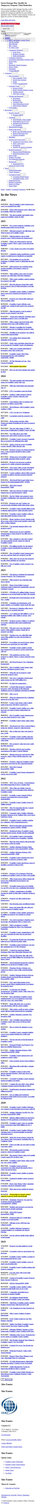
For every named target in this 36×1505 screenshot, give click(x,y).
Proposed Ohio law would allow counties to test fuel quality (16, 1218)
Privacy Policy (13, 67)
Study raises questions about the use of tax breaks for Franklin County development (17, 344)
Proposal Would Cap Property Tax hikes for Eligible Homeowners (17, 1046)
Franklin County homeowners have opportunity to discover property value (17, 858)
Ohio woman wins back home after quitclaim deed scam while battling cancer (17, 323)
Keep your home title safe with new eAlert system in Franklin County (17, 908)
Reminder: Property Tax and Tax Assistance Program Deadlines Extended (16, 1201)
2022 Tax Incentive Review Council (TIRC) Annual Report (17, 809)
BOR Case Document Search (22, 131)
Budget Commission (15, 182)
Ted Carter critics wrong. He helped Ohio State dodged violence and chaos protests (17, 468)
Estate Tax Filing (14, 184)
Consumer (8, 73)
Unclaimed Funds (14, 175)
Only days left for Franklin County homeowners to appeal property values (17, 491)
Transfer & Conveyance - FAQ (22, 142)
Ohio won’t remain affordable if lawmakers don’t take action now (16, 349)
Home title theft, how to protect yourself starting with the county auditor (16, 1005)
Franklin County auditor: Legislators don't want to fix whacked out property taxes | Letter (18, 293)
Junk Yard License (18, 94)
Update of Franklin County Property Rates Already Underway (18, 1279)
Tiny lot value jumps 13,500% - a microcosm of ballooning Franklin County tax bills (18, 429)
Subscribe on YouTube (14, 1488)
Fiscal (6, 168)
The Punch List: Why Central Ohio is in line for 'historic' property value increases (18, 727)
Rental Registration (15, 150)
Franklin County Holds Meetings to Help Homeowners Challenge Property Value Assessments (17, 1374)
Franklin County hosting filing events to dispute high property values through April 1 (18, 509)
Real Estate (8, 110)
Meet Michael (13, 44)
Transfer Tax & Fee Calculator (22, 147)
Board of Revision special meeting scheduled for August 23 (16, 826)
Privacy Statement (23, 1495)
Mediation (12, 137)
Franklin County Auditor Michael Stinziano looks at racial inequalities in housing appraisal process (17, 1132)
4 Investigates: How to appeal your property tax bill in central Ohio (17, 402)
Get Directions (5, 1435)
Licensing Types (14, 86)
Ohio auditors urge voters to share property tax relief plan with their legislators (17, 274)
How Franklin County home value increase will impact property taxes (17, 668)
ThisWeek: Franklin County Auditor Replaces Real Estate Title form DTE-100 (17, 1304)
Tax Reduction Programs (16, 159)
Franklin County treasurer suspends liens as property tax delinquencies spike (17, 440)
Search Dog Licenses (19, 80)
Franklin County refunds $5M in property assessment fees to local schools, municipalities (16, 797)
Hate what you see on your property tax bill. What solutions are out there (17, 559)
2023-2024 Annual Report (11, 486)
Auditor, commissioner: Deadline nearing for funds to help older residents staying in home (18, 893)
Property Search (14, 113)
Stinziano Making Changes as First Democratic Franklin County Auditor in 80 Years (17, 1330)
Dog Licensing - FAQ (20, 78)
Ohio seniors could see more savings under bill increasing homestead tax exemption (17, 1010)
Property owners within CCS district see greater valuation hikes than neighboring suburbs (17, 622)
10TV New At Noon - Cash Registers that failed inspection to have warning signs (17, 784)
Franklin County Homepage (14, 1462)
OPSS (11, 63)
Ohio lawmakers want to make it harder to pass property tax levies (16, 312)
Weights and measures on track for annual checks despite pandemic (17, 1208)
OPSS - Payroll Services (13, 1467)
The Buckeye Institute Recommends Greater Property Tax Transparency (17, 575)
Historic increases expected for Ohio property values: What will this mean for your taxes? (17, 756)
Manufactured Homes (15, 127)
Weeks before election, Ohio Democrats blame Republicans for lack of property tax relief (18, 423)
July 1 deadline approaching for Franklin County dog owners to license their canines (16, 1021)
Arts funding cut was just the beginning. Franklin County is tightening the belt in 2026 (17, 261)
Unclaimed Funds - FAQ (20, 178)
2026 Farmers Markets (20, 106)
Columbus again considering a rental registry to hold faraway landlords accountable (17, 255)
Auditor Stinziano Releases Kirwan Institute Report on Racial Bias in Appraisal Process (17, 977)
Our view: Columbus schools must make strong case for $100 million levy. (17, 679)
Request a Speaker (18, 54)
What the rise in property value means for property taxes (16, 673)
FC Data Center (14, 47)
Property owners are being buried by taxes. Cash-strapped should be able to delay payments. (18, 451)
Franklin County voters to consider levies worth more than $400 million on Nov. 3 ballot (17, 1125)
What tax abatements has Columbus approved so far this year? (17, 698)
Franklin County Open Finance (15, 1464)
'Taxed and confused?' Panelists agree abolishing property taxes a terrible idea (18, 317)
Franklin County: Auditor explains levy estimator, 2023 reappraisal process (17, 821)
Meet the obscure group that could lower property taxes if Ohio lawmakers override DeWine (17, 286)
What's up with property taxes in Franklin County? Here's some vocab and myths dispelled (17, 243)
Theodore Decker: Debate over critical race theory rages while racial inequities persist (16, 970)
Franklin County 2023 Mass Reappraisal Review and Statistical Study (15, 355)
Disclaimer (12, 69)
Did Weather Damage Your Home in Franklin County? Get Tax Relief (17, 1341)
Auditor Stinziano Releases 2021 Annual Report (16, 853)
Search (3, 34)
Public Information (19, 56)
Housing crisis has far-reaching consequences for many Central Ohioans (15, 750)
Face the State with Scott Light (20, 1273)
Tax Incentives (17, 125)
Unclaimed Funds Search (21, 177)
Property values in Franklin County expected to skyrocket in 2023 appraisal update (17, 762)
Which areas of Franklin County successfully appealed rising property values (16, 458)
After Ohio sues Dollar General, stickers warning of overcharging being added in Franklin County (17, 790)
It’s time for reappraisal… (18, 683)
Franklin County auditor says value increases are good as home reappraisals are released (17, 710)
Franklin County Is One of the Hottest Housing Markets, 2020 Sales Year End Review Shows (16, 1073)
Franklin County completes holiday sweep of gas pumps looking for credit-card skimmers (17, 1034)
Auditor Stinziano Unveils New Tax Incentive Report (17, 1113)
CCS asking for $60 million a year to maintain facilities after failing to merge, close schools (17, 615)
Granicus (6, 1503)
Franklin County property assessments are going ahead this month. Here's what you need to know (17, 1168)
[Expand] (13, 38)
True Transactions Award (21, 104)
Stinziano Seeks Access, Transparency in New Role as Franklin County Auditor (18, 1336)
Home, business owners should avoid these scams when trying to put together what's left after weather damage (18, 521)
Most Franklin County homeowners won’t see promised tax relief (17, 205)
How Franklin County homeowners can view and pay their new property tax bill (17, 554)
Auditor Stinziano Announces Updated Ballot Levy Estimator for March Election (15, 1230)
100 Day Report (19, 1283)
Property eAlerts (18, 115)
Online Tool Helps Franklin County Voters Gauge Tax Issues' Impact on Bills (17, 1325)
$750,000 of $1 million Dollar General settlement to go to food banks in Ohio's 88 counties (18, 593)
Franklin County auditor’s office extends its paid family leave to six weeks (16, 1288)
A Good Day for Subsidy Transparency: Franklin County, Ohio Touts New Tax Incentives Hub (17, 991)
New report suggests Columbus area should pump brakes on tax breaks (17, 226)
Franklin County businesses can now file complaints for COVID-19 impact (17, 946)
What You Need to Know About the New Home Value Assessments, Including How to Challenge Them (17, 1139)
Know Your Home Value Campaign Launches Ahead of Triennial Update (17, 1185)
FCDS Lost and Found (20, 83)
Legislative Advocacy (15, 58)
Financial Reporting (15, 170)
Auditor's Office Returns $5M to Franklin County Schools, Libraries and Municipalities (16, 396)
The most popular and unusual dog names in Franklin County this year (17, 381)
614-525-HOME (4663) (13, 1440)
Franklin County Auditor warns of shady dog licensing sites (17, 1263)
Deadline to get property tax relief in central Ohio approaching (17, 333)
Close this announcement (9, 24)
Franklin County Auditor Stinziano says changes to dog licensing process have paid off (18, 1108)
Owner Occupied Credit (16, 166)
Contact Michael (14, 71)
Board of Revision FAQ (20, 133)
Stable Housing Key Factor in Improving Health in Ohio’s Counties (15, 1367)
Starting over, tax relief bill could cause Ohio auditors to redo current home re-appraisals (16, 637)
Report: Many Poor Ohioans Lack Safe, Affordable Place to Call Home (17, 1357)
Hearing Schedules (19, 135)
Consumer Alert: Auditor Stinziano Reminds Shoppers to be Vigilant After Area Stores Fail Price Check (18, 815)
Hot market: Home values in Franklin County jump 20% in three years (18, 1156)
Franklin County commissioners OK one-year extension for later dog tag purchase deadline (17, 934)
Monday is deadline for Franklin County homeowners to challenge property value (17, 328)
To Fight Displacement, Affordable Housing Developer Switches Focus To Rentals (17, 1362)
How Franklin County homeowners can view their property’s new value (17, 716)
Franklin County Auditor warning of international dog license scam (17, 1257)
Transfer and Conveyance (17, 140)
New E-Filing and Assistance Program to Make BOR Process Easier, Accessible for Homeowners (17, 1096)
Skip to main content (7, 25)
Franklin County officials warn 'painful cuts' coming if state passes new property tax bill (17, 306)
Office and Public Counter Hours (19, 40)
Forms (15, 82)
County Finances (14, 172)
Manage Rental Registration (21, 152)
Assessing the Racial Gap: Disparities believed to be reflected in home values (17, 940)
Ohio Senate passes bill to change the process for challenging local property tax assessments (17, 880)
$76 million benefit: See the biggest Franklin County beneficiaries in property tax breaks (17, 548)
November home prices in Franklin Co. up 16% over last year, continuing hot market (17, 887)
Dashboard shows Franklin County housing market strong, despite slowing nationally (17, 832)
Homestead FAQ (18, 164)
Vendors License (18, 92)
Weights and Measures (16, 96)
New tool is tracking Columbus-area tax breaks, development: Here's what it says (17, 921)
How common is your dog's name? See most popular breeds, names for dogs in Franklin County (17, 540)
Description (16, 98)
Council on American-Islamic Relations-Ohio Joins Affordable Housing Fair (16, 951)
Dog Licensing (13, 76)
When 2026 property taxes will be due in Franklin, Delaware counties (18, 210)
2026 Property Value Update (22, 119)
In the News (16, 52)
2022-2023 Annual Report (11, 768)
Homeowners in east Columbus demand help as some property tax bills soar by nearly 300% (17, 533)
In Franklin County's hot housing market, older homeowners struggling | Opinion (17, 837)
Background (17, 100)
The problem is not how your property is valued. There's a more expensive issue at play (18, 656)
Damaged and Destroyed (20, 123)
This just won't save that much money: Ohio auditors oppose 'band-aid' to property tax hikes (15, 630)
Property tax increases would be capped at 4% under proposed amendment (16, 463)
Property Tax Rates (15, 157)
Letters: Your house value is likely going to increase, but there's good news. (16, 704)
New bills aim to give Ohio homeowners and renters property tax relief (15, 434)
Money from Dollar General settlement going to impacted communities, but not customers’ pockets (18, 587)
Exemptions (16, 145)
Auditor (8, 189)
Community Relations (16, 50)
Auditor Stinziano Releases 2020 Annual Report (16, 1051)
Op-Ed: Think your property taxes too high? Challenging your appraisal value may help (17, 498)
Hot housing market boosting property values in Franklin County (15, 1151)
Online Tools (9, 1470)
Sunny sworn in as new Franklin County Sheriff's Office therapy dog (16, 445)
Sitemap (3, 1497)
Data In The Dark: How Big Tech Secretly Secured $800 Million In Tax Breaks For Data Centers (17, 957)
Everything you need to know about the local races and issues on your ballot (17, 643)
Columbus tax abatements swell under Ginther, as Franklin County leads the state (17, 604)
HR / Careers (13, 46)
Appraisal (12, 117)
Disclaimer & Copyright (8, 1495)
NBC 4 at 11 (14, 694)
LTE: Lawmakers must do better (21, 391)
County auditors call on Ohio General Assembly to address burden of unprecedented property (18, 474)
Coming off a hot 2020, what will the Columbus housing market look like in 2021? (17, 1085)
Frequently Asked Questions (18, 65)
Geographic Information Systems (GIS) (21, 59)
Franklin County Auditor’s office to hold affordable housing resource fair (17, 515)
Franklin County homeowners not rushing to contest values (17, 1056)
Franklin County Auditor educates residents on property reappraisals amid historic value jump (17, 738)
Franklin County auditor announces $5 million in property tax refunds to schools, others (17, 914)
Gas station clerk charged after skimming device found (15, 339)
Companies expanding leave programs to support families (14, 1293)
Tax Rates (8, 1473)
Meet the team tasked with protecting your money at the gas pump (18, 842)
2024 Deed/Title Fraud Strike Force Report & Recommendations (17, 481)
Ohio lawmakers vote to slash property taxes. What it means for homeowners (17, 237)
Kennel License (18, 88)
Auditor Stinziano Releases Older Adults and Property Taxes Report (17, 848)
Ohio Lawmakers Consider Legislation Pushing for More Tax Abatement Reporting (16, 927)
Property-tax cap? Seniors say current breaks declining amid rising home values (17, 504)
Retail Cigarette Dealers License (23, 90)
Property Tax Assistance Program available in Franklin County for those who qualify (18, 874)
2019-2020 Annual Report (11, 1213)
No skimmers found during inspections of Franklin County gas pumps (15, 1298)
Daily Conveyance (19, 143)
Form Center (13, 61)
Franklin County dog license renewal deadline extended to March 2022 (18, 864)
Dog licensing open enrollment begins (22, 904)
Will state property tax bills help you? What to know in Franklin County (18, 232)
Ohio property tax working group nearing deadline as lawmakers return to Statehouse (16, 268)
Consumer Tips (17, 102)
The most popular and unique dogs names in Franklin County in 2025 (17, 216)
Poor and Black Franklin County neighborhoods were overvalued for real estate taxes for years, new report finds (16, 998)
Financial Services (14, 180)
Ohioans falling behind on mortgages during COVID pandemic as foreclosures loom (17, 1118)
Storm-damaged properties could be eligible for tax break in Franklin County (17, 963)
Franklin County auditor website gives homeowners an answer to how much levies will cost (17, 649)
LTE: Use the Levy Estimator (20, 412)
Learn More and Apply (8, 20)
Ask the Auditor (14, 42)
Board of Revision (14, 129)
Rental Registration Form (21, 154)
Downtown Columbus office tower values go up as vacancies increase (17, 609)
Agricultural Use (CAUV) (21, 121)
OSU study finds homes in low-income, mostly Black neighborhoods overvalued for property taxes (17, 984)
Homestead (12, 162)
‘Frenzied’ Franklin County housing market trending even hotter (17, 1079)
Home (3, 189)
